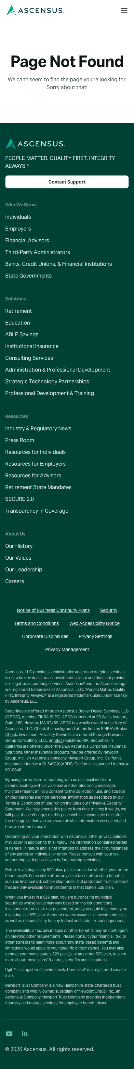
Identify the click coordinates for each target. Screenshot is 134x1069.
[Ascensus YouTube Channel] (9, 1034)
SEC (58, 740)
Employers (18, 228)
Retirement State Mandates (38, 487)
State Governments (28, 275)
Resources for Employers (35, 463)
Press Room (19, 440)
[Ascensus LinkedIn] (25, 1034)
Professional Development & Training (49, 393)
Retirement (18, 311)
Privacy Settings (95, 636)
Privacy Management (67, 649)
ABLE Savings (21, 334)
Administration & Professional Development (57, 369)
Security (108, 610)
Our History (19, 546)
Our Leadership (23, 569)
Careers (14, 581)
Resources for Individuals (35, 452)
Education (17, 322)
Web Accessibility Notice (94, 623)
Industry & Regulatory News (38, 428)
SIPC (55, 716)
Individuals (18, 217)
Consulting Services (29, 358)
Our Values (18, 557)
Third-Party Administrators (37, 252)
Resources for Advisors (33, 475)
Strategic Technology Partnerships (47, 381)
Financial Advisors (27, 240)
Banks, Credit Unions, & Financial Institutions (58, 264)
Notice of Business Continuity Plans (53, 610)
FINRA (44, 716)
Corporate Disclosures (45, 636)
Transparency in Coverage (36, 510)
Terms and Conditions (36, 623)
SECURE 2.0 (19, 499)
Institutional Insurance (32, 346)
